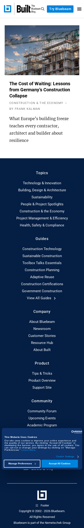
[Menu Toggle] (79, 9)
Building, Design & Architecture (42, 190)
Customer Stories (42, 336)
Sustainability (42, 197)
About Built (42, 350)
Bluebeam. (58, 511)
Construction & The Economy (36, 103)
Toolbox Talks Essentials (42, 263)
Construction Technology (42, 249)
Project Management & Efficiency (42, 218)
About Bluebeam (42, 322)
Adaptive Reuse (42, 277)
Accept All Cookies (59, 463)
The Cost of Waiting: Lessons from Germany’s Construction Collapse (39, 90)
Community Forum (42, 411)
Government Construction (42, 291)
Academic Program (42, 425)
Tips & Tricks (42, 373)
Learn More (28, 450)
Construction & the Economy (42, 211)
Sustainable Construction (42, 256)
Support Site (42, 387)
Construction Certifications (42, 284)
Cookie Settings (65, 457)
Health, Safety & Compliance (42, 225)
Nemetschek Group (57, 522)
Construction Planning (42, 270)
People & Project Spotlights (42, 204)
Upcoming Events (42, 418)
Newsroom (42, 329)
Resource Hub (42, 343)
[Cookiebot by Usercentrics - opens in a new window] (62, 432)
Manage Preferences (20, 463)
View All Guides (39, 298)
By (24, 109)
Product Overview (42, 380)
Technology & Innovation (42, 183)
